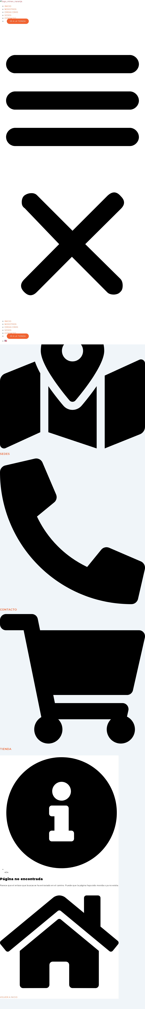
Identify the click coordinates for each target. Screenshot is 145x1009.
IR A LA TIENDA (18, 21)
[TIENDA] (72, 743)
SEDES (8, 15)
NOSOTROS (11, 9)
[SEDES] (72, 448)
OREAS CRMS (11, 12)
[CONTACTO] (72, 603)
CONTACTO (10, 18)
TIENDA (5, 749)
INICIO (8, 6)
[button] (72, 171)
